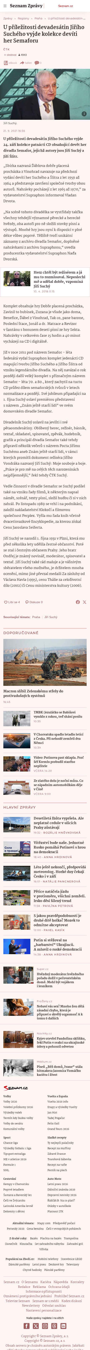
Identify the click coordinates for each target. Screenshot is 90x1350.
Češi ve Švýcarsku (14, 1200)
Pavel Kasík (54, 930)
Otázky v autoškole (59, 1206)
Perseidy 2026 (15, 1229)
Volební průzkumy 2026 (18, 1107)
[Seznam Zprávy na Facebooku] (27, 1326)
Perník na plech (57, 1170)
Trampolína (71, 1238)
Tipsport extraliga (14, 1154)
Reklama (39, 1287)
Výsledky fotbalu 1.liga (17, 1148)
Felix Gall (53, 1123)
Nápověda (61, 1282)
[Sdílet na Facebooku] (78, 602)
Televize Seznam (18, 1301)
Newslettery (31, 1305)
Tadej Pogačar (56, 1118)
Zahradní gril (75, 1244)
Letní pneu (39, 1264)
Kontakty (77, 1282)
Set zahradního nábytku (49, 1244)
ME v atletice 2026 (14, 1159)
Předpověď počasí (64, 1223)
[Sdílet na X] (84, 602)
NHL (6, 1170)
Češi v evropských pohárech (63, 1229)
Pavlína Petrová (58, 905)
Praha (36, 617)
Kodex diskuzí (72, 1301)
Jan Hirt (52, 1113)
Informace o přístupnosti (44, 1291)
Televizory (72, 1264)
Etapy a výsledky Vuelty (62, 1107)
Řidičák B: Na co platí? (61, 1200)
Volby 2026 (10, 1102)
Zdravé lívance (57, 1154)
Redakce (24, 1287)
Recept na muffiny (59, 1148)
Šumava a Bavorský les (17, 1195)
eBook (13, 62)
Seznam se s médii (45, 1301)
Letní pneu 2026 (58, 1184)
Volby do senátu (13, 1123)
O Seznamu (30, 1282)
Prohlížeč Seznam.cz (69, 1296)
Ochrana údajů (59, 1287)
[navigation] (5, 6)
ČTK (6, 49)
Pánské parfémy (54, 1270)
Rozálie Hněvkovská (62, 832)
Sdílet (28, 62)
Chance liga (10, 1143)
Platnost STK (55, 1211)
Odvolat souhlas (54, 1305)
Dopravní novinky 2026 (62, 1195)
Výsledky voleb (12, 1113)
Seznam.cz (65, 6)
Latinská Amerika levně (18, 1206)
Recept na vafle (57, 1165)
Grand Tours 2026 (58, 1129)
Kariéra (45, 1282)
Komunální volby (13, 1129)
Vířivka (43, 1249)
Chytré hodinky (32, 1270)
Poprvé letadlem (13, 1190)
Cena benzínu (35, 1229)
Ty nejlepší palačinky (61, 1143)
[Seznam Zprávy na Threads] (54, 1326)
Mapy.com (43, 1223)
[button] (45, 94)
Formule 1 (9, 1165)
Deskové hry (56, 1264)
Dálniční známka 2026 (61, 1190)
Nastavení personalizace (44, 1310)
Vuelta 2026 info (58, 1102)
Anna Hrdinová (58, 857)
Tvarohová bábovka (59, 1159)
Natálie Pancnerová (61, 881)
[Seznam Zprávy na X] (36, 1326)
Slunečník (11, 1244)
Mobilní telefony (48, 1259)
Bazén (34, 1238)
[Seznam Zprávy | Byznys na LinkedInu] (63, 1326)
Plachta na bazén (50, 1238)
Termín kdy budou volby (18, 1118)
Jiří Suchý (50, 617)
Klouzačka (26, 1244)
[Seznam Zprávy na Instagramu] (45, 1326)
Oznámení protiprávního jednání (28, 1296)
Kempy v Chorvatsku (16, 1184)
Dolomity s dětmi (14, 1211)
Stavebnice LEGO (71, 1259)
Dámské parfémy (19, 1264)
